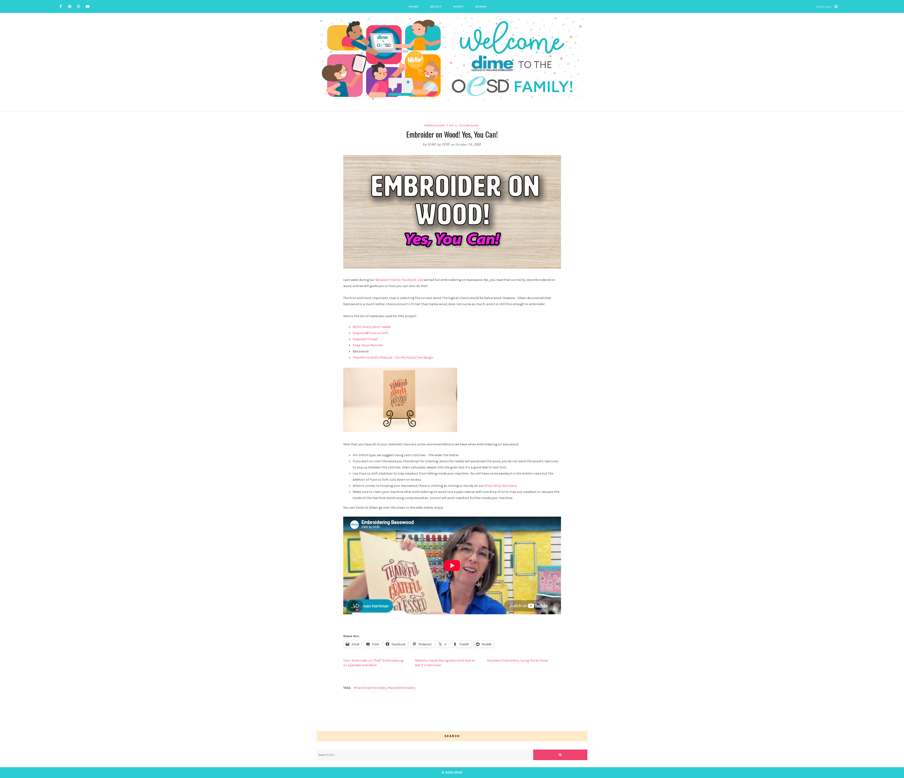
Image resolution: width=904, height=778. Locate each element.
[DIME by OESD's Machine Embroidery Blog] (452, 58)
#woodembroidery (402, 688)
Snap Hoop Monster (368, 345)
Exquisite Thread (365, 339)
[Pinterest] (70, 6)
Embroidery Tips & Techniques (451, 125)
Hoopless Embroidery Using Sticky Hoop (517, 660)
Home (414, 6)
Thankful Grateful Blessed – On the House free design (393, 357)
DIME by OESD (439, 144)
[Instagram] (78, 6)
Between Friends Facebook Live (399, 280)
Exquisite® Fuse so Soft (370, 333)
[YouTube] (87, 6)
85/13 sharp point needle (372, 327)
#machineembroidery (370, 688)
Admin (481, 6)
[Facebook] (61, 6)
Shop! (458, 6)
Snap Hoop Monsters (500, 486)
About (436, 6)
